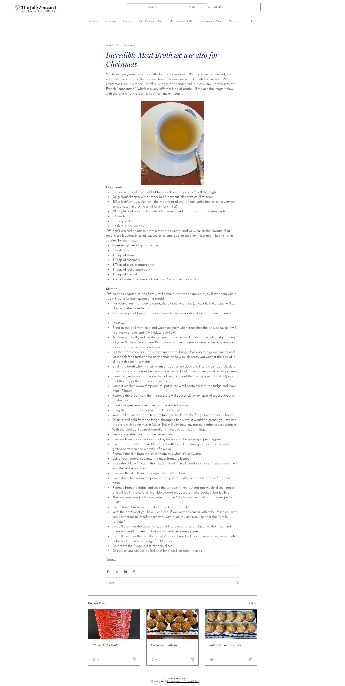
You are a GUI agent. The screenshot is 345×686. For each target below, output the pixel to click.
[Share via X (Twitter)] (116, 571)
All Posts (93, 20)
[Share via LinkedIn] (125, 571)
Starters (127, 20)
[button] (252, 21)
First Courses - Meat (210, 20)
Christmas (110, 20)
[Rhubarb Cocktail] (114, 624)
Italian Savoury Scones (225, 645)
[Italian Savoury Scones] (231, 624)
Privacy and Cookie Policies (183, 681)
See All (253, 602)
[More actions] (237, 45)
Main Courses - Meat (150, 20)
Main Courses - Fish (181, 20)
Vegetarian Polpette (164, 645)
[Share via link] (134, 571)
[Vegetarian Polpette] (173, 624)
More (232, 20)
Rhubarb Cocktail (105, 645)
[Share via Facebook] (107, 571)
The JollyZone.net (38, 7)
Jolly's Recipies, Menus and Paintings (39, 11)
